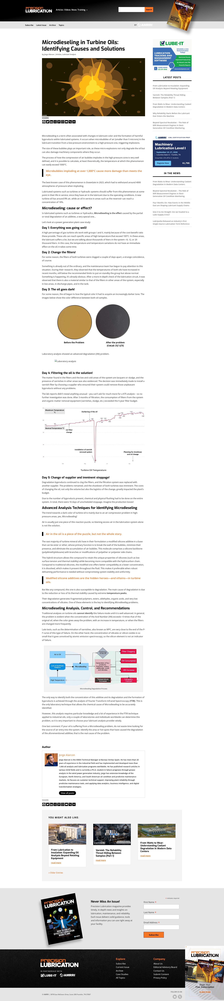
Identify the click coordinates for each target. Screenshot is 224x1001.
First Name (150, 902)
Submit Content (161, 974)
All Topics (120, 977)
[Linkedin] (51, 121)
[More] (74, 121)
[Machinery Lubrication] (172, 166)
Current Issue (122, 967)
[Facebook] (44, 121)
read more (56, 862)
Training (81, 9)
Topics (61, 25)
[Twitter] (47, 121)
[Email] (66, 121)
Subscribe (29, 25)
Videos (67, 9)
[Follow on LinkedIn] (175, 997)
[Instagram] (62, 121)
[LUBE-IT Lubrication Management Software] (172, 70)
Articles (59, 9)
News (74, 9)
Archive (52, 25)
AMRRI (46, 994)
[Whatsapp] (55, 121)
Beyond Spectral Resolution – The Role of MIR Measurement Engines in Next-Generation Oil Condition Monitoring (170, 125)
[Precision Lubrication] (204, 999)
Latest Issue (41, 25)
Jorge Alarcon (49, 54)
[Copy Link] (70, 121)
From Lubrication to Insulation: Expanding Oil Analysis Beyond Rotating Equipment (65, 854)
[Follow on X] (180, 997)
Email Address (152, 922)
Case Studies (122, 974)
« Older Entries (55, 872)
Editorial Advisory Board (165, 967)
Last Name (150, 912)
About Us (158, 963)
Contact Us (158, 970)
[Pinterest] (59, 121)
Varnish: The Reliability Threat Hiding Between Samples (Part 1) (108, 853)
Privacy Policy (160, 977)
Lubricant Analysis (69, 54)
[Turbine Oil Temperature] (93, 463)
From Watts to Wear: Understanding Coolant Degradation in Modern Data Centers (156, 847)
